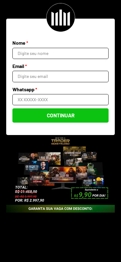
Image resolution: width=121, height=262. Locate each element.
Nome (20, 43)
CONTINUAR (60, 115)
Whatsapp (24, 89)
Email (19, 66)
